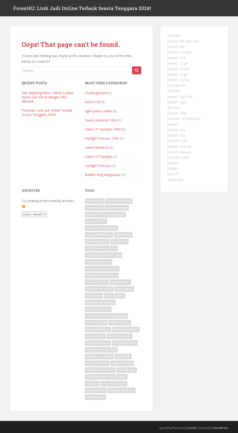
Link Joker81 (176, 85)
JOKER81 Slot (177, 141)
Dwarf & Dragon (97, 242)
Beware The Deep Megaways (105, 214)
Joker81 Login (177, 63)
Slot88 (172, 168)
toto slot (92, 383)
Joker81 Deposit (179, 146)
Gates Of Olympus (98, 156)
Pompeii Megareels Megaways (106, 316)
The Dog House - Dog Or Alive (106, 377)
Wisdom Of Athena (121, 390)
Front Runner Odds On (101, 248)
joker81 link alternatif (183, 41)
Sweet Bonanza (97, 147)
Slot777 (173, 174)
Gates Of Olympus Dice (101, 275)
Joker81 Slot (176, 130)
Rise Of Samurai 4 (97, 343)
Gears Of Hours (96, 282)
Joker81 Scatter (178, 69)
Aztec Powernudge (118, 201)
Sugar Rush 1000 (97, 363)
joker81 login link (180, 96)
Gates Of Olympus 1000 (103, 129)
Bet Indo (173, 107)
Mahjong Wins (114, 296)
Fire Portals (119, 242)
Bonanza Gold (95, 221)
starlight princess (125, 343)
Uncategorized (96, 93)
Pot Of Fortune (96, 323)
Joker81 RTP (176, 57)
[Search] (136, 70)
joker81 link (176, 47)
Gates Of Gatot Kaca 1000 (103, 255)
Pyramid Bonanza (98, 329)
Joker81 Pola (176, 113)
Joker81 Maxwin (179, 152)
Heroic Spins (124, 289)
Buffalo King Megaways (102, 174)
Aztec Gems (94, 201)
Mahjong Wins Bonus (100, 302)
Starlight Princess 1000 (102, 138)
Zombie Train (95, 397)
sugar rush (123, 356)
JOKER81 (174, 35)
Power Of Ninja (120, 323)
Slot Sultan (175, 180)
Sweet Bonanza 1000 (101, 120)
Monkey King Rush (98, 309)
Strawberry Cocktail (99, 356)
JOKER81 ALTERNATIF (184, 119)
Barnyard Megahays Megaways (106, 208)
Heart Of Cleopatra (99, 289)
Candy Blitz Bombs (98, 235)
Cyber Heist (123, 235)
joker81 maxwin (179, 52)
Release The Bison (126, 329)
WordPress (221, 428)
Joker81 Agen (177, 102)
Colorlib (191, 428)
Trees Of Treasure (114, 383)
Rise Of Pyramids (120, 336)
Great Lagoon (120, 282)
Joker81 (173, 124)
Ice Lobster (93, 296)
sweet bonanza (122, 363)
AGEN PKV (93, 102)
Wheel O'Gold (95, 390)
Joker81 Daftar (178, 80)
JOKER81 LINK (178, 157)
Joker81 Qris (176, 135)
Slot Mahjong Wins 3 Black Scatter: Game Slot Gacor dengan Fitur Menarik (48, 97)
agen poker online (98, 111)
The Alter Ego (126, 370)
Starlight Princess (98, 165)
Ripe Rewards (95, 336)
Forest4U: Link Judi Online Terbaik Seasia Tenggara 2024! (82, 8)
